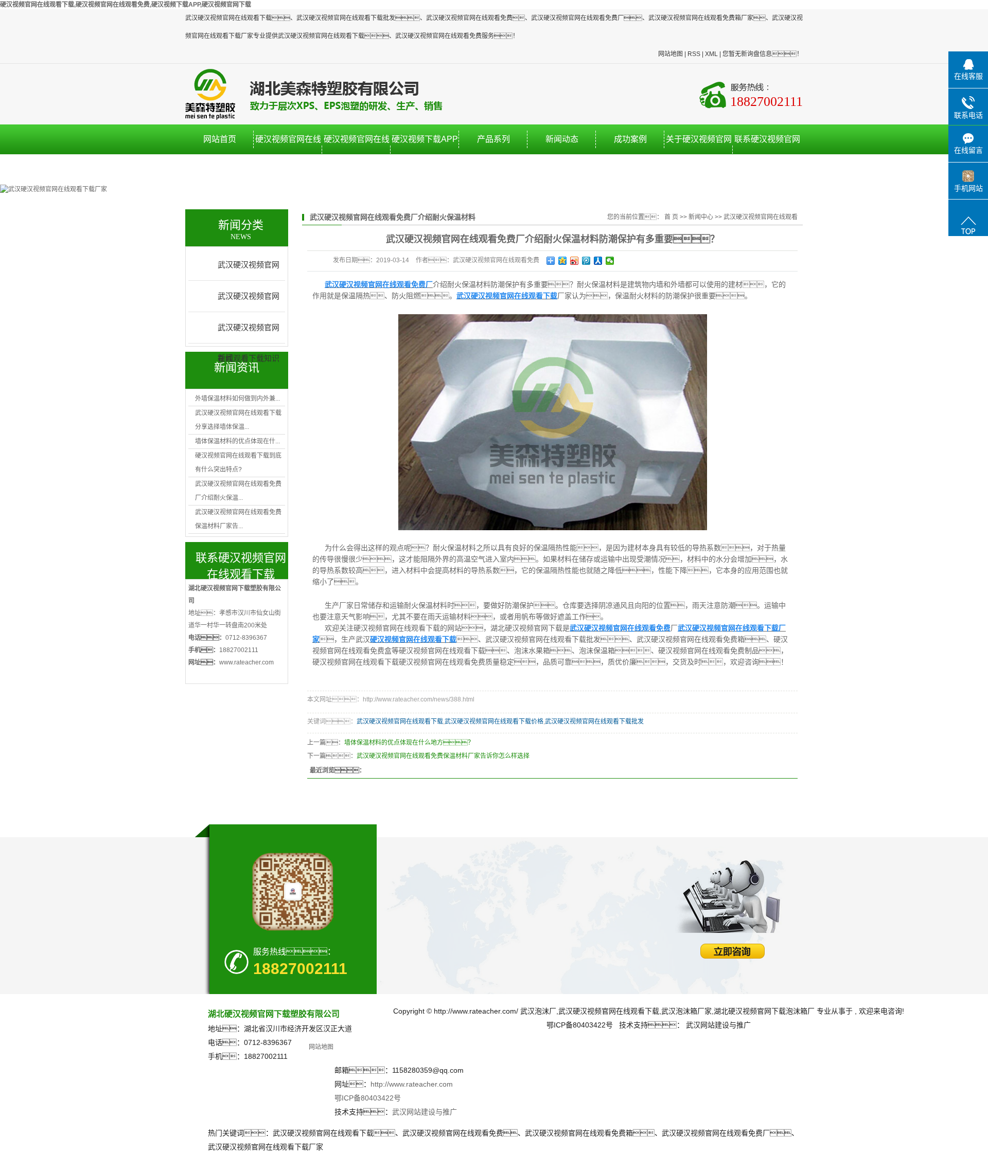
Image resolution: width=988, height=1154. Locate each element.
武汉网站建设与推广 (424, 1112)
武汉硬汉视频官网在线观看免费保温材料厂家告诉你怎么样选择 (443, 756)
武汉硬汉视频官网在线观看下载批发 (594, 721)
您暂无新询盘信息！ (762, 54)
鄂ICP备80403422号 (367, 1098)
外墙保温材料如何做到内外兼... (237, 398)
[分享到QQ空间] (562, 261)
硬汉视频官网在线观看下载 (288, 154)
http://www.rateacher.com (411, 1084)
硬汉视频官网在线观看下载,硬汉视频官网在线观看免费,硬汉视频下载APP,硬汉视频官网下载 (125, 4)
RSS (693, 54)
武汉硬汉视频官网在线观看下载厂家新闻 (248, 270)
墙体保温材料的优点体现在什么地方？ (409, 742)
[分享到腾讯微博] (586, 261)
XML (711, 54)
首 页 (671, 217)
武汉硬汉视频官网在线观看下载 (400, 721)
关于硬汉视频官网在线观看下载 (699, 154)
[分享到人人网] (598, 261)
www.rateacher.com (246, 662)
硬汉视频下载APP (425, 139)
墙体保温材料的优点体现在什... (237, 441)
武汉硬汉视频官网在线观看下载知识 (248, 333)
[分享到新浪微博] (574, 261)
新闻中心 (701, 217)
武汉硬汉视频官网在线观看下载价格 (494, 721)
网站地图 (670, 54)
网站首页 (219, 139)
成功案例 (630, 139)
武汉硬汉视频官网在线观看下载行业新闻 (248, 302)
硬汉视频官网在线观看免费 (357, 154)
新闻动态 (561, 139)
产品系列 (493, 139)
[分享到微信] (610, 261)
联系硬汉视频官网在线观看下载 (767, 154)
